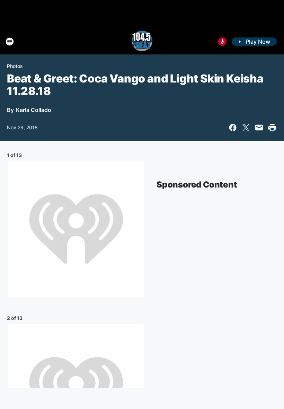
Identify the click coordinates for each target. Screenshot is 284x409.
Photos (15, 66)
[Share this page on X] (246, 127)
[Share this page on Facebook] (233, 127)
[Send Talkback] (222, 41)
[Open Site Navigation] (10, 41)
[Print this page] (272, 127)
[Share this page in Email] (259, 127)
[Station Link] (142, 42)
